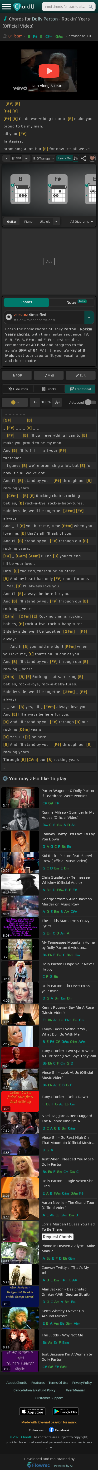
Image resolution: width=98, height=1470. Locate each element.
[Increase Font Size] (57, 402)
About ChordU (16, 1382)
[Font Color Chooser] (15, 402)
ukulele (45, 221)
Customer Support (49, 1398)
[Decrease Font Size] (34, 402)
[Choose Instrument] (56, 221)
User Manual (75, 1390)
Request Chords (57, 1236)
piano (28, 221)
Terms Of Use (58, 1382)
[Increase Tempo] (26, 158)
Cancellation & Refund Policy (34, 1390)
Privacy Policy (82, 1382)
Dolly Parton (45, 18)
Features (38, 1382)
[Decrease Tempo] (6, 158)
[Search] (90, 6)
